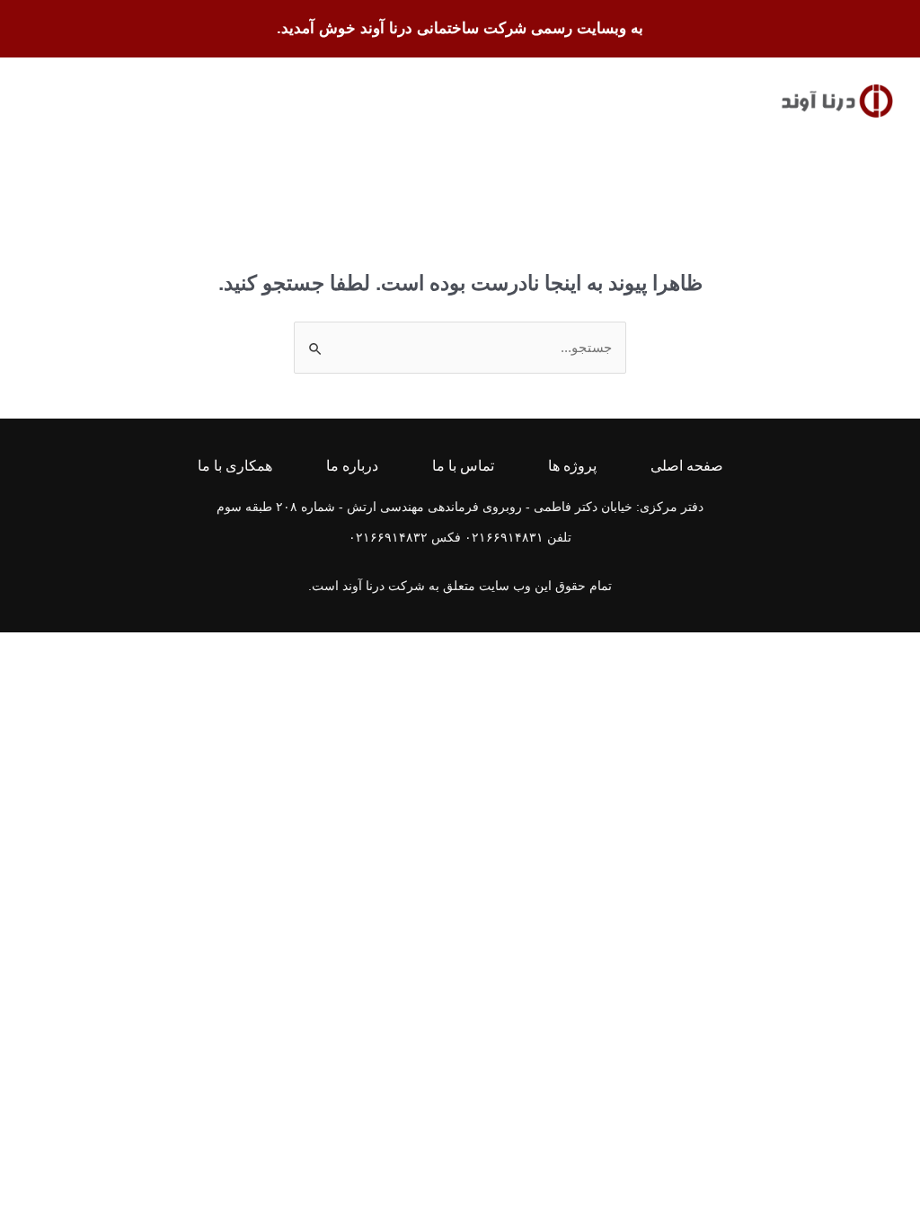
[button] (41, 101)
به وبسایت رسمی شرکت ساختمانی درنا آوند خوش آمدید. (460, 28)
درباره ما (352, 466)
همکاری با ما (235, 466)
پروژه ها (572, 466)
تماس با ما (463, 466)
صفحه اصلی (686, 466)
